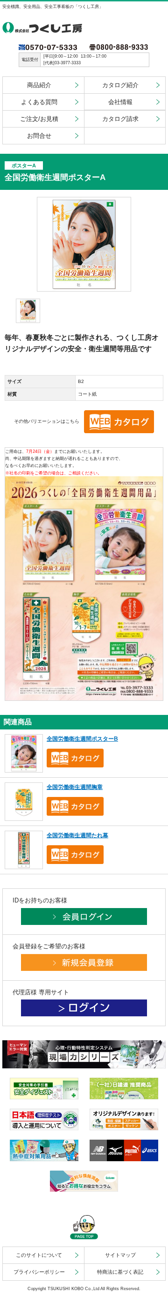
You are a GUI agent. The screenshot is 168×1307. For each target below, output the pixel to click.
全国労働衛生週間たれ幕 (77, 835)
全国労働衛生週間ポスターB (82, 739)
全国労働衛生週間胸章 (75, 787)
